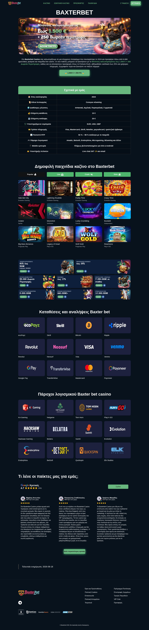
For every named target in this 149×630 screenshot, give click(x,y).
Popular (30, 174)
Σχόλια (118, 487)
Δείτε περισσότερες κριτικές (74, 551)
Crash (87, 174)
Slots (116, 174)
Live (58, 174)
